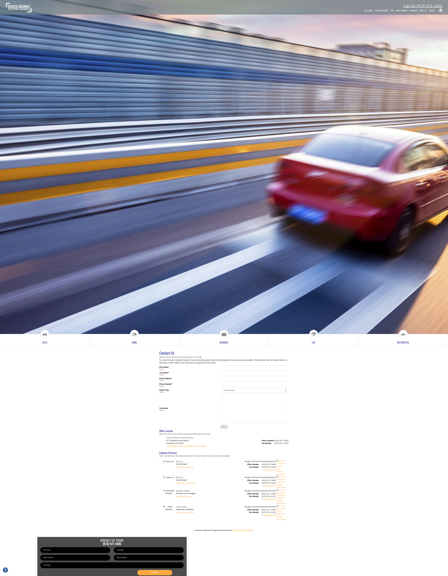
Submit (155, 572)
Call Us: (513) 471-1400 (422, 5)
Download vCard (269, 469)
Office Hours (200, 446)
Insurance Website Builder (242, 530)
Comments (163, 408)
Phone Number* (165, 384)
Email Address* (165, 378)
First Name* (164, 367)
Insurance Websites (203, 530)
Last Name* (164, 372)
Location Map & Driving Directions (180, 446)
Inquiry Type (164, 390)
